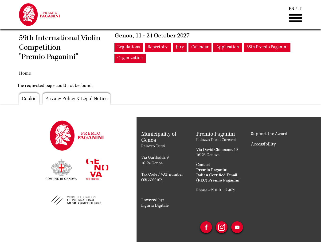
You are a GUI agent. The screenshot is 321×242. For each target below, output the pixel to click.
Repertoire (158, 47)
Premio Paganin (211, 170)
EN (291, 9)
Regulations (128, 47)
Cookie (29, 99)
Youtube (237, 227)
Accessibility (263, 144)
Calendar (200, 47)
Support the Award (269, 134)
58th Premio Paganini (267, 47)
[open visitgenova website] (97, 168)
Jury (180, 47)
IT (300, 9)
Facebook (206, 227)
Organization (130, 58)
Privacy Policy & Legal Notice (76, 99)
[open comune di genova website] (61, 168)
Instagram (221, 227)
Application (227, 47)
